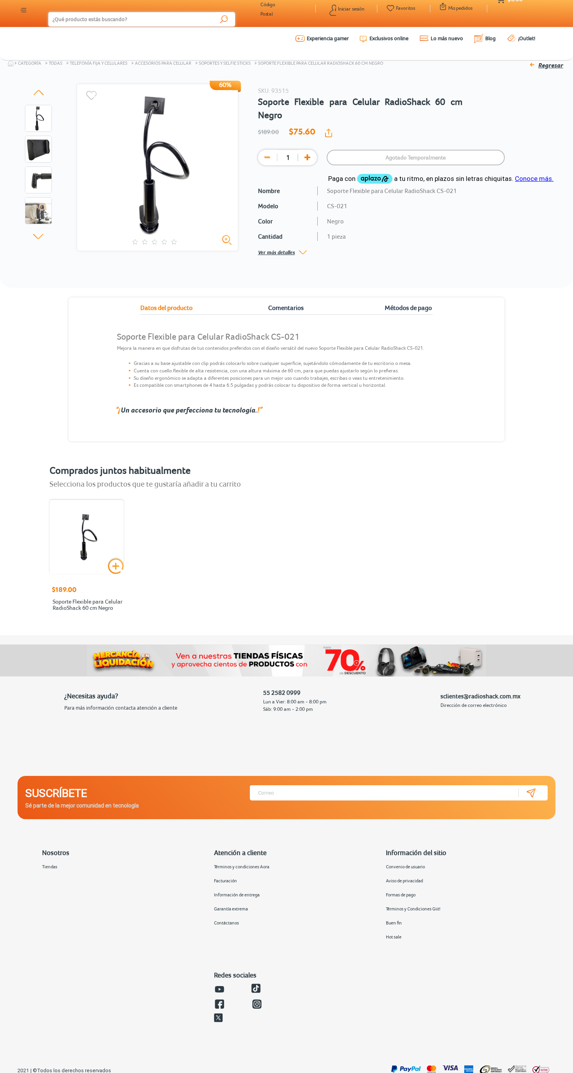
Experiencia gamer (328, 38)
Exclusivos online (389, 38)
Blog (490, 38)
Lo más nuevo (447, 38)
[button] (39, 92)
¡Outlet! (526, 38)
